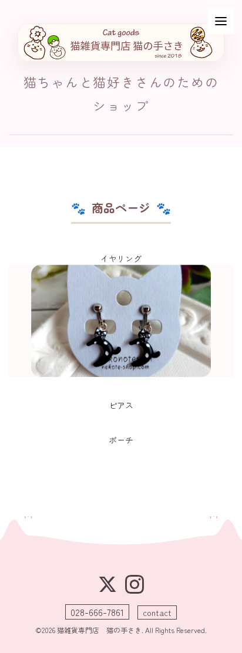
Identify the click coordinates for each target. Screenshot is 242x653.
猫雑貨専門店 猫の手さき (99, 630)
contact (157, 612)
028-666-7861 (97, 612)
